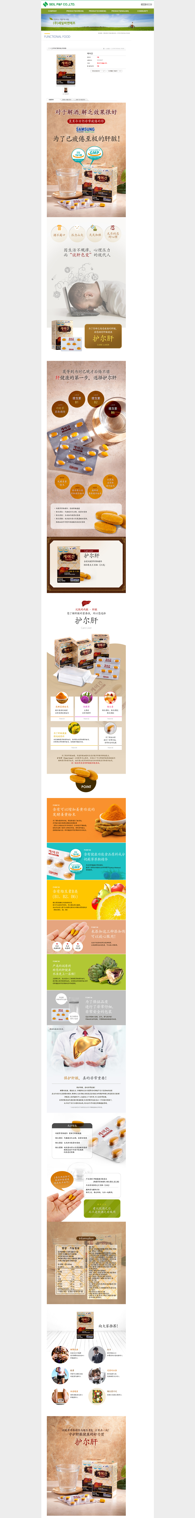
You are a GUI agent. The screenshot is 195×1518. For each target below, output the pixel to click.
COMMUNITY (142, 11)
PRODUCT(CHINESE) (97, 11)
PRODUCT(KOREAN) (75, 11)
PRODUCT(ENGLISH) (120, 11)
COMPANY (52, 11)
